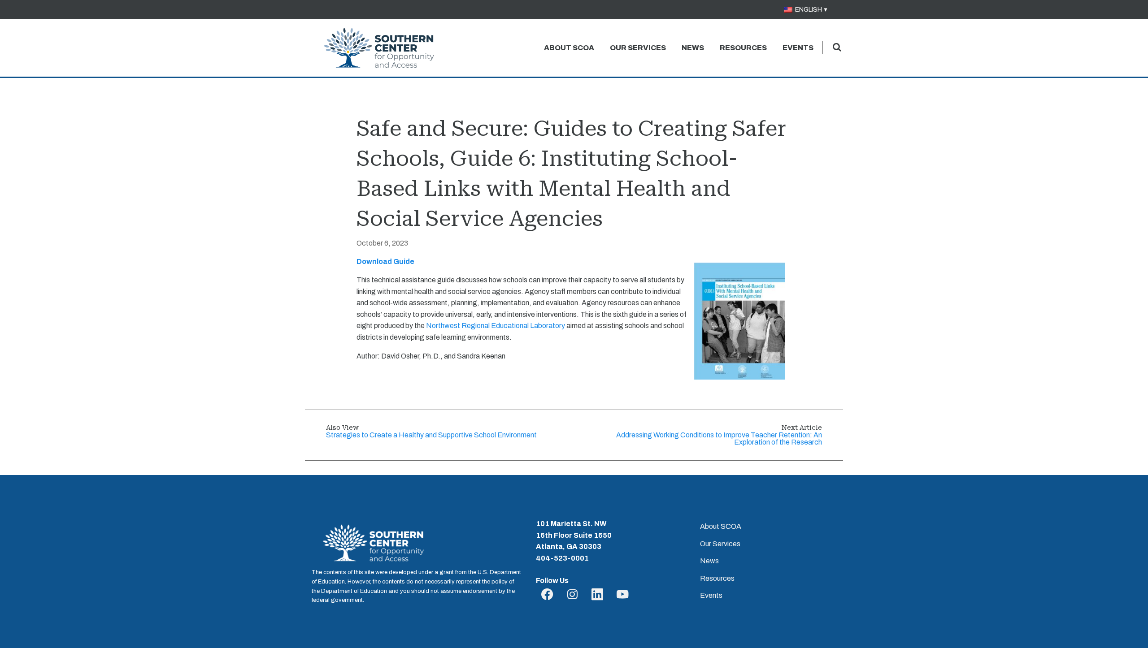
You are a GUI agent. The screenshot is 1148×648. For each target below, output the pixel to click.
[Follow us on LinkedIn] (599, 594)
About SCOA (569, 48)
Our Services (638, 48)
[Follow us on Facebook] (548, 594)
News (693, 48)
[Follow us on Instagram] (573, 594)
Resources (743, 48)
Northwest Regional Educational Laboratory (495, 325)
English (808, 9)
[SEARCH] (837, 47)
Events (798, 48)
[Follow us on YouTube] (622, 594)
